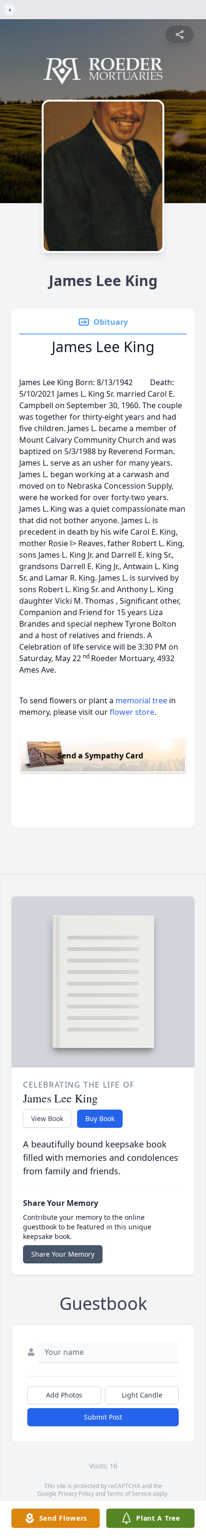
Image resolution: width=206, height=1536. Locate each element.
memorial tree (141, 700)
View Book (47, 1118)
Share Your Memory (62, 1254)
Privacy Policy (76, 1494)
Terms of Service (129, 1494)
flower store (132, 712)
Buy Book (99, 1118)
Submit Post (103, 1416)
